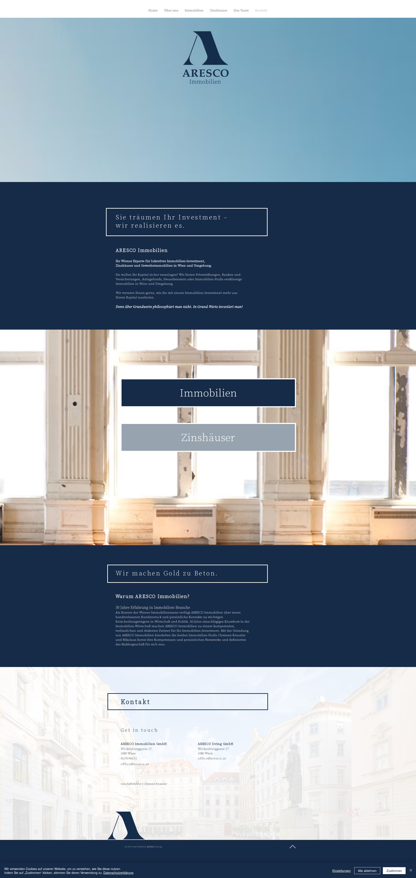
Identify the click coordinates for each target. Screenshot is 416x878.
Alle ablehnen (367, 870)
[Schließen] (410, 871)
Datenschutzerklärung (118, 872)
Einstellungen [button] (341, 870)
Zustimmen (394, 870)
